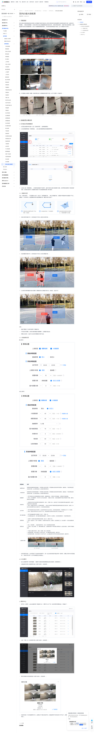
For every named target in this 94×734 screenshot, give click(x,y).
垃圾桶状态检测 (8, 136)
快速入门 (5, 33)
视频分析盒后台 (7, 41)
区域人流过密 (8, 51)
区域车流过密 (8, 100)
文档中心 (4, 5)
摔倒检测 (7, 56)
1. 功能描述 (81, 22)
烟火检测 (7, 128)
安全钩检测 (7, 123)
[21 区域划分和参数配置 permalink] (34, 124)
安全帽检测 (7, 115)
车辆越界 (7, 107)
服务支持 (41, 1)
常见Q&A (5, 169)
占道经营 (7, 146)
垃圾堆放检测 (8, 156)
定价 (27, 1)
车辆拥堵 (7, 87)
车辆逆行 (7, 110)
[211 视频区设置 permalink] (29, 193)
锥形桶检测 (7, 151)
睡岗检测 (7, 77)
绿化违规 (7, 159)
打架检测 (7, 66)
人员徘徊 (7, 61)
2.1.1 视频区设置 (84, 28)
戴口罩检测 (7, 79)
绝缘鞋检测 (7, 141)
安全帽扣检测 (8, 125)
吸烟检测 (7, 48)
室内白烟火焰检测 (9, 164)
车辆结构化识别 (8, 89)
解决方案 (24, 1)
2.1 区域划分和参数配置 (84, 26)
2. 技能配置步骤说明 (83, 24)
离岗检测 (7, 82)
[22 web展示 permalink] (27, 559)
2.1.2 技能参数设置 (84, 30)
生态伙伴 (36, 1)
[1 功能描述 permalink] (27, 20)
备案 (78, 1)
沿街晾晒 (7, 161)
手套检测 (7, 130)
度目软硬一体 (4, 19)
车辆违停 (7, 92)
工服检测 (7, 143)
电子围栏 (7, 59)
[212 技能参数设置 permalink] (30, 337)
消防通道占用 (8, 138)
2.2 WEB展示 (82, 32)
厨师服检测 (7, 120)
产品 (20, 1)
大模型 (16, 1)
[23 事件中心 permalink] (27, 601)
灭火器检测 (7, 148)
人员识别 (7, 74)
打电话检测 (7, 46)
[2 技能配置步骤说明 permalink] (33, 120)
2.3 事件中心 (82, 34)
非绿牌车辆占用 (8, 105)
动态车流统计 (8, 102)
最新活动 (12, 1)
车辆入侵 (7, 97)
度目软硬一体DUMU (7, 13)
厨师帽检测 (7, 118)
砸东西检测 (7, 69)
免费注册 (89, 1)
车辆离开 (7, 95)
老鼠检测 (7, 133)
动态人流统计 (8, 64)
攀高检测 (7, 54)
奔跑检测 (7, 84)
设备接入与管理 (7, 38)
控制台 (81, 1)
